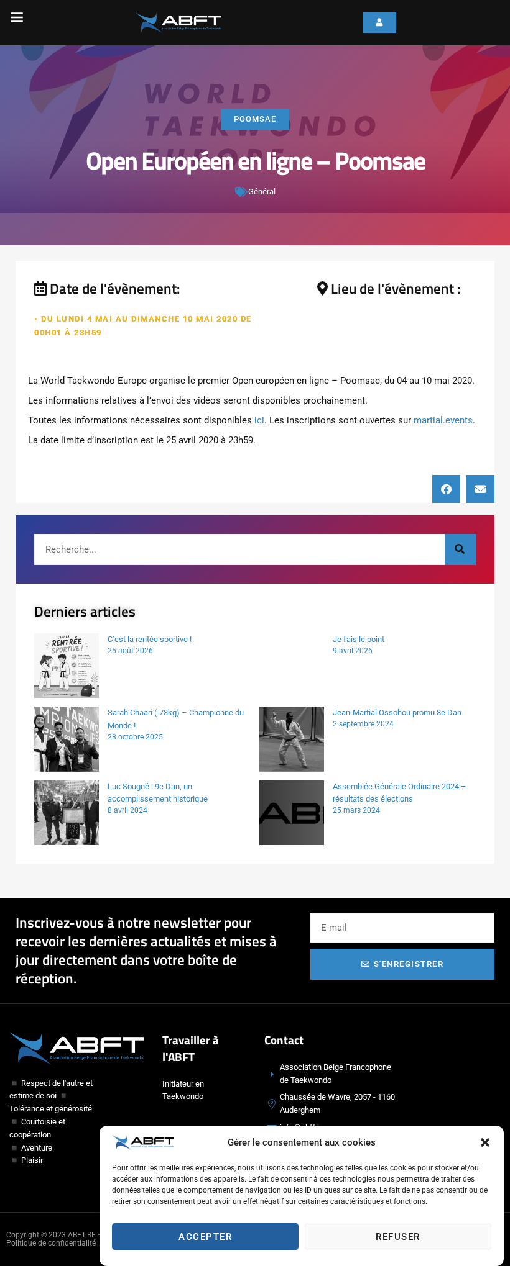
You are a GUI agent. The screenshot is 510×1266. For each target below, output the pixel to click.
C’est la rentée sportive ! (150, 639)
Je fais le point (358, 639)
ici (259, 420)
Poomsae (255, 119)
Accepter (205, 1236)
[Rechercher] (460, 549)
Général (262, 191)
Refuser (398, 1236)
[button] (485, 1142)
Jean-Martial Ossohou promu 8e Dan (397, 712)
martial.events (443, 420)
